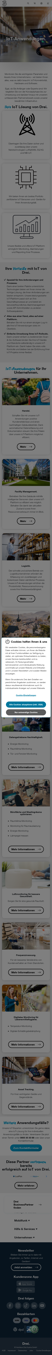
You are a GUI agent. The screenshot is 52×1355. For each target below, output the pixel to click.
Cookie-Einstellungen (26, 695)
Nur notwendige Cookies (26, 712)
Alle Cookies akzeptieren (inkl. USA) (26, 704)
